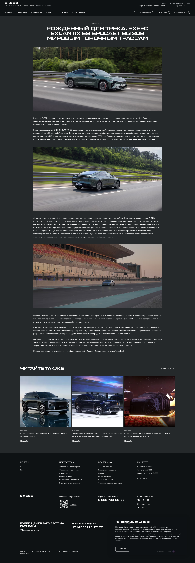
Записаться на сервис (107, 470)
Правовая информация (68, 551)
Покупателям (22, 12)
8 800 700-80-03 (111, 500)
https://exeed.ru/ (116, 351)
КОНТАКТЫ (142, 478)
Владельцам (36, 12)
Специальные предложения (70, 480)
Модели (8, 12)
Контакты (64, 12)
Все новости (165, 368)
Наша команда (78, 12)
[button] (182, 521)
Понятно (122, 548)
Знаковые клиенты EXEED (147, 473)
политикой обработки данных (156, 527)
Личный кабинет (105, 467)
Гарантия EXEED (104, 476)
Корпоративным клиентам (69, 483)
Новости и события (144, 467)
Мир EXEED (51, 12)
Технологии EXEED (144, 470)
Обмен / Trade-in (65, 476)
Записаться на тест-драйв (69, 467)
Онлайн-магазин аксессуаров (110, 483)
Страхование (64, 473)
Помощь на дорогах (106, 480)
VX (21, 467)
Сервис (101, 473)
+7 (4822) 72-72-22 (182, 6)
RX (21, 470)
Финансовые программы (69, 470)
